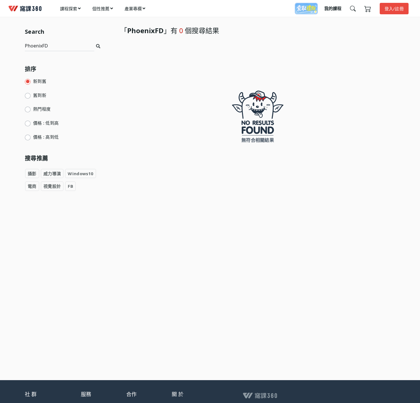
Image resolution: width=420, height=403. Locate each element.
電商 (32, 186)
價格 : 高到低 (46, 136)
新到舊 (39, 81)
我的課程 (332, 8)
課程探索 (68, 8)
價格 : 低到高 (46, 123)
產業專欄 (133, 8)
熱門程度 (42, 109)
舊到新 (39, 95)
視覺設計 (52, 186)
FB (70, 186)
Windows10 (80, 173)
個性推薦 (100, 8)
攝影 (32, 173)
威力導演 (52, 173)
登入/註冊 (394, 8)
